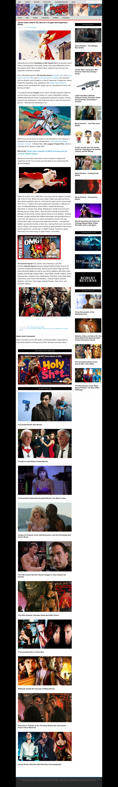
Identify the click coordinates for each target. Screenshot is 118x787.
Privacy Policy (72, 780)
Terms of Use (63, 780)
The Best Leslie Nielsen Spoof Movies (33, 461)
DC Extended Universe (35, 328)
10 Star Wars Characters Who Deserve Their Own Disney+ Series (86, 72)
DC (27, 328)
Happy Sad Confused (58, 83)
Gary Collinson (31, 327)
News (42, 327)
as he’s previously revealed (48, 78)
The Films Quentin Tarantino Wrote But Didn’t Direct (38, 615)
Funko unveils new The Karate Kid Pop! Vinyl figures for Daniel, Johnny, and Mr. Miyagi (88, 149)
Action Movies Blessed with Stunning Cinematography (39, 764)
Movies (39, 327)
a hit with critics (58, 75)
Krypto (52, 328)
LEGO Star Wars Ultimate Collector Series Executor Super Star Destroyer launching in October (87, 98)
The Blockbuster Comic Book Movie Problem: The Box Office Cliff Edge (87, 388)
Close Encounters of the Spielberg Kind (84, 313)
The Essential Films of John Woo (31, 652)
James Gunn (46, 328)
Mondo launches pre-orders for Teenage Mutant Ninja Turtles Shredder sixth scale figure (87, 223)
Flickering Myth (59, 9)
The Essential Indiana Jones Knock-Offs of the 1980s (86, 363)
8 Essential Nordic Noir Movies (30, 425)
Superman (58, 328)
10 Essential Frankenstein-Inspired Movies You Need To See (42, 498)
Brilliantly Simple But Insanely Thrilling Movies (36, 689)
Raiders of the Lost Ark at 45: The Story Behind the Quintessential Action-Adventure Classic (88, 338)
